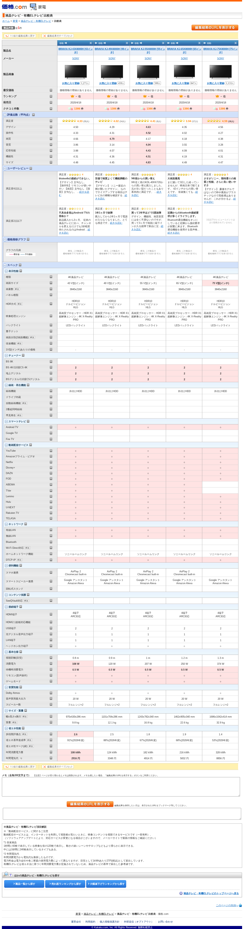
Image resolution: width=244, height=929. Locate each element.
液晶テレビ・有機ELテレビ (36, 21)
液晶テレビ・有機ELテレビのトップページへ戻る (211, 893)
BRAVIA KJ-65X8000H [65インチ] (184, 51)
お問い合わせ (165, 921)
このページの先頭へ (227, 905)
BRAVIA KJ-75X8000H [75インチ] (220, 51)
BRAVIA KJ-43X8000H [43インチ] (76, 51)
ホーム (6, 21)
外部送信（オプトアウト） (139, 921)
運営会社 (76, 921)
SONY (75, 58)
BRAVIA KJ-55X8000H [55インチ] (148, 51)
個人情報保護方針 (110, 921)
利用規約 (90, 921)
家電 (15, 21)
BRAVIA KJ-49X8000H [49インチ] (112, 51)
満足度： (71, 174)
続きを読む (116, 223)
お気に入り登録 (70, 83)
